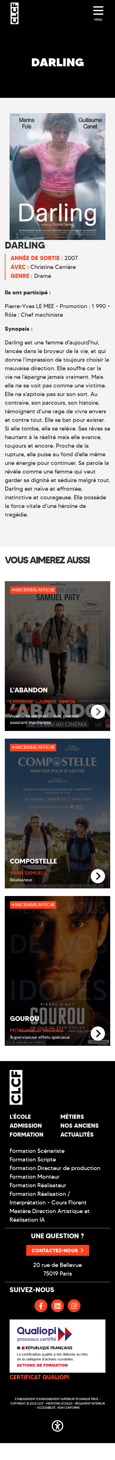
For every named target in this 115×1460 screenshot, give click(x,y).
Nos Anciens (79, 1125)
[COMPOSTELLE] (98, 876)
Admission (26, 1125)
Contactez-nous (55, 1250)
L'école (20, 1116)
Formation (26, 1134)
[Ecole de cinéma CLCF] (15, 13)
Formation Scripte (33, 1159)
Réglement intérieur (90, 1403)
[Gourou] (98, 1034)
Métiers (72, 1116)
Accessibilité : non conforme (58, 1407)
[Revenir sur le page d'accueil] (31, 1087)
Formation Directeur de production (55, 1168)
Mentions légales (59, 1403)
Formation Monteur (34, 1176)
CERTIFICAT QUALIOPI (39, 1377)
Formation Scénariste (37, 1150)
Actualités (77, 1134)
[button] (57, 1424)
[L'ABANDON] (98, 712)
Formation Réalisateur (38, 1185)
